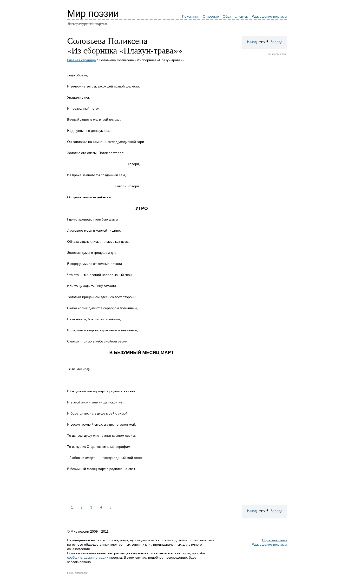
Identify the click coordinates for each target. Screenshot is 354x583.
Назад (252, 42)
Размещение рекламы (269, 16)
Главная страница (81, 60)
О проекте (211, 16)
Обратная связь (235, 16)
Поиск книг (190, 16)
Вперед (276, 42)
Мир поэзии (93, 13)
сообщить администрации (87, 557)
